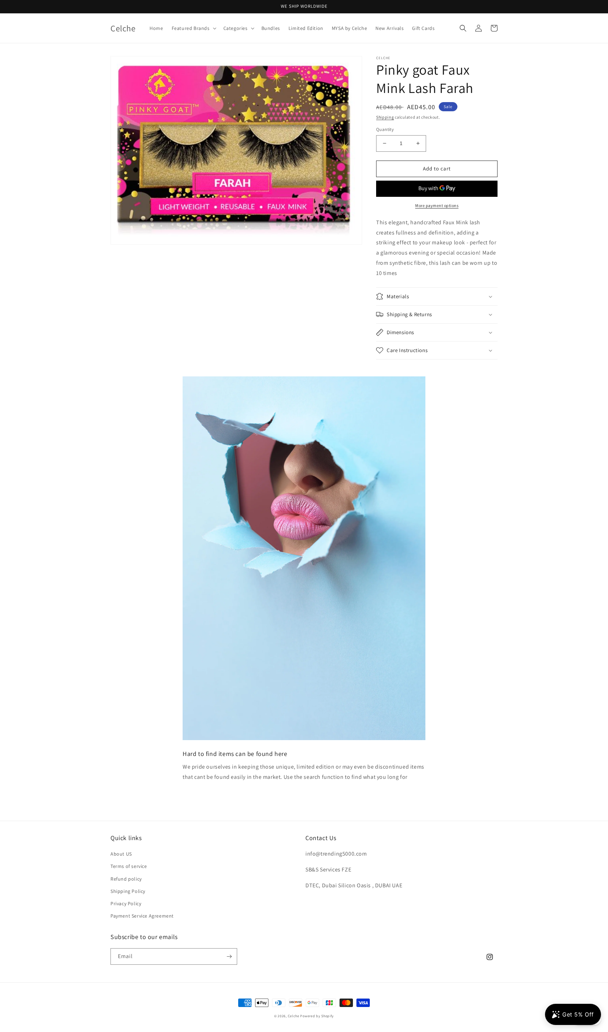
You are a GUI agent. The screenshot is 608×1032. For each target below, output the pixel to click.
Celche (293, 1016)
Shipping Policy (127, 891)
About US (121, 854)
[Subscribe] (229, 956)
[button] (193, 28)
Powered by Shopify (317, 1016)
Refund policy (126, 879)
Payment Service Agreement (142, 916)
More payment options (436, 205)
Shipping (385, 117)
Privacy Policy (125, 903)
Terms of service (128, 866)
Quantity (385, 129)
